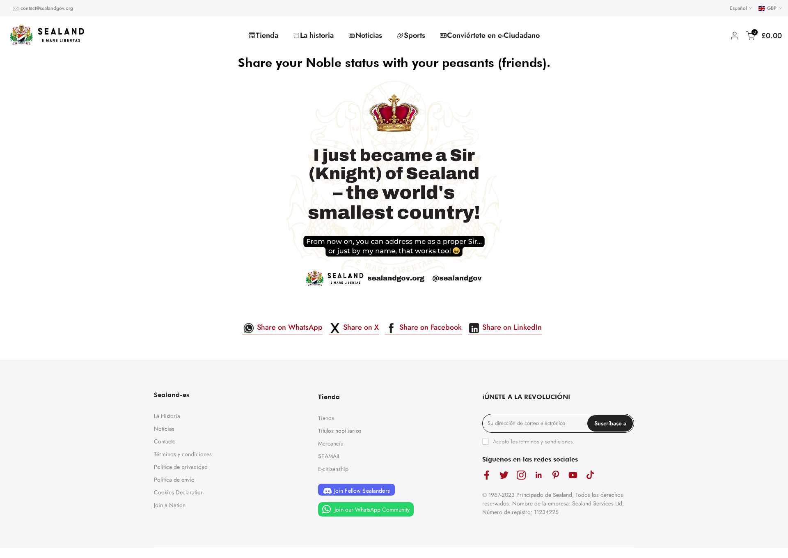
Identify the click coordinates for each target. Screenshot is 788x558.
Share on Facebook (429, 327)
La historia (317, 35)
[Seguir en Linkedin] (538, 475)
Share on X (360, 327)
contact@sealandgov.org (47, 8)
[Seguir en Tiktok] (590, 475)
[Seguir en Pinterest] (555, 475)
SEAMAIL (329, 456)
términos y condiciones (546, 441)
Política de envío (174, 479)
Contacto (165, 441)
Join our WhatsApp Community (371, 509)
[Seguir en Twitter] (504, 475)
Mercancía (331, 443)
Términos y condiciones (183, 454)
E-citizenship (333, 469)
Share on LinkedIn (511, 327)
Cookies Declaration (179, 492)
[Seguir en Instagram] (521, 475)
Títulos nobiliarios (340, 431)
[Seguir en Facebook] (486, 475)
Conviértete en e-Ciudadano (493, 35)
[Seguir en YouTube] (572, 475)
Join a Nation (170, 505)
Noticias (368, 35)
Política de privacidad (181, 467)
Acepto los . (533, 441)
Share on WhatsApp (289, 327)
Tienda (267, 35)
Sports (414, 35)
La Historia (167, 416)
